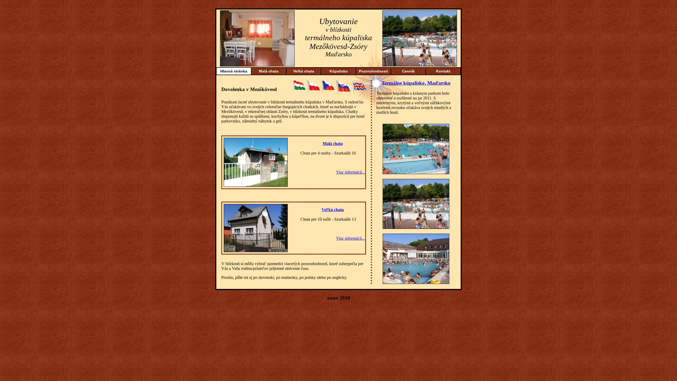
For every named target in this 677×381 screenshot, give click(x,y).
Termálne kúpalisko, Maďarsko (416, 83)
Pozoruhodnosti (373, 71)
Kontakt (443, 71)
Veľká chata (303, 71)
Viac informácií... (350, 172)
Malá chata (268, 71)
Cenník (408, 71)
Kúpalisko (339, 71)
